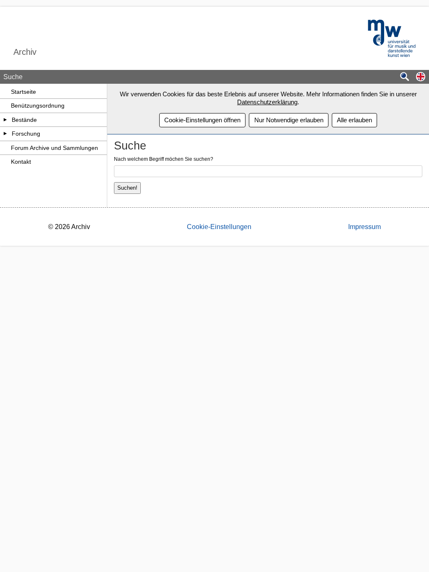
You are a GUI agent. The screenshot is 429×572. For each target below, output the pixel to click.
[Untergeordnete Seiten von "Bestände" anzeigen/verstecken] (5, 119)
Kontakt (21, 161)
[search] (404, 77)
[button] (420, 77)
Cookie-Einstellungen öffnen (202, 120)
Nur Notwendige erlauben (288, 120)
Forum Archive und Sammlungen (54, 147)
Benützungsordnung (38, 105)
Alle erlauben (354, 120)
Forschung (26, 133)
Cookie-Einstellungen (219, 226)
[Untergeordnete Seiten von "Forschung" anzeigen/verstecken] (5, 133)
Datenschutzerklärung (267, 102)
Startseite (23, 91)
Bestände (24, 119)
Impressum (364, 226)
